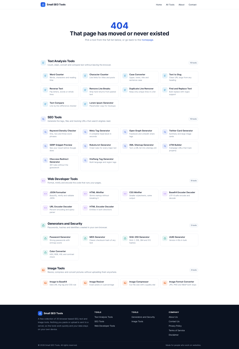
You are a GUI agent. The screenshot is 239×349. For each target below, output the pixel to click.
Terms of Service (177, 330)
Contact (193, 4)
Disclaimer (174, 335)
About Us (173, 317)
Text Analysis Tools (103, 317)
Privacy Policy (175, 326)
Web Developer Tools (104, 326)
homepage (147, 39)
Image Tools (137, 321)
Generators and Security (143, 317)
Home (159, 4)
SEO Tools (99, 321)
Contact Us (174, 321)
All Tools (170, 4)
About (182, 4)
